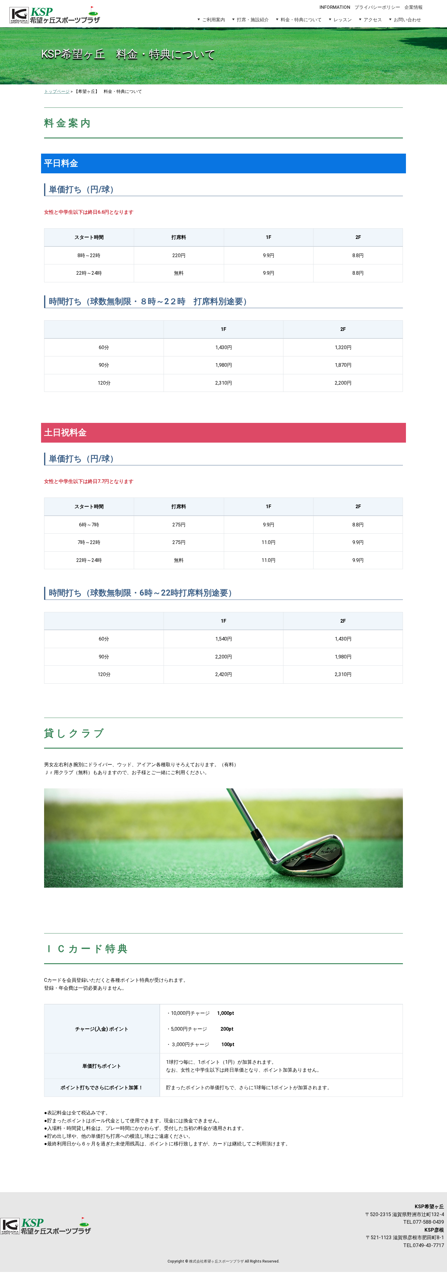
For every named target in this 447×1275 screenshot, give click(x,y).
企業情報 (413, 7)
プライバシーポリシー (377, 7)
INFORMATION (335, 7)
